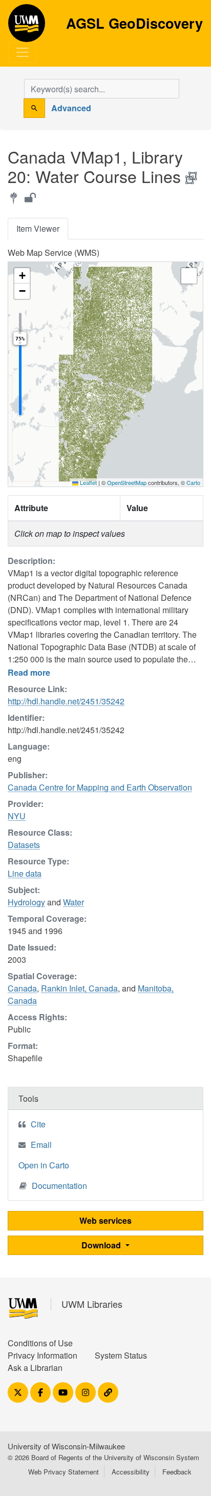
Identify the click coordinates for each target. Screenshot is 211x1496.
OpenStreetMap (126, 482)
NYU (17, 816)
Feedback (177, 1472)
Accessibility (131, 1472)
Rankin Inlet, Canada (79, 988)
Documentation (59, 1185)
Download (102, 1245)
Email (41, 1144)
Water (73, 902)
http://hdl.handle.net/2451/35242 (66, 701)
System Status (121, 1355)
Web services (105, 1220)
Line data (24, 873)
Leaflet (87, 482)
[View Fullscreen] (189, 276)
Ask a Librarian (35, 1367)
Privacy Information (42, 1355)
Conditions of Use (40, 1343)
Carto (193, 482)
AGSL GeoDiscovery (26, 26)
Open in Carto (43, 1165)
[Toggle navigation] (22, 52)
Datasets (24, 845)
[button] (22, 276)
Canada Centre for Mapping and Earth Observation (100, 787)
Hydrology (26, 902)
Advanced (71, 108)
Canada (22, 988)
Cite (38, 1124)
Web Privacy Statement (63, 1472)
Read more (29, 672)
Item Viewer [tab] (37, 228)
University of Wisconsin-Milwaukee (66, 1446)
